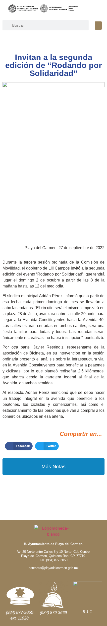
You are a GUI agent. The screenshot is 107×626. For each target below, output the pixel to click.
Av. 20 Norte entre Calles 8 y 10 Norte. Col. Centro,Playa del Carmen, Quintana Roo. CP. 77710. (54, 554)
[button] (98, 25)
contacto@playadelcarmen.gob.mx (54, 568)
